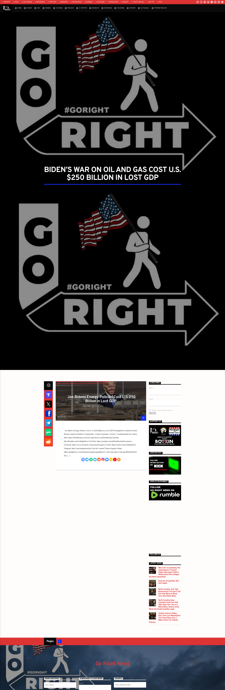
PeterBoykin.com (160, 8)
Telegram (27, 2)
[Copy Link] (111, 481)
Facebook (40, 2)
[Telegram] (87, 481)
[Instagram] (103, 481)
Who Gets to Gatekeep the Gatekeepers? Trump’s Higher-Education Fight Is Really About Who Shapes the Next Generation (164, 594)
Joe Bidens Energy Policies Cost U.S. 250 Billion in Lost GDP (101, 420)
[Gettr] (115, 481)
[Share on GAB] (48, 454)
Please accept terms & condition (162, 432)
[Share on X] (48, 425)
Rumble (89, 2)
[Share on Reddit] (48, 463)
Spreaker (113, 2)
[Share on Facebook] (48, 435)
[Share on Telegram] (48, 444)
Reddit (125, 2)
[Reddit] (99, 481)
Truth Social (138, 2)
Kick (17, 2)
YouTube (101, 2)
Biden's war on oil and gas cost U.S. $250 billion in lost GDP (82, 405)
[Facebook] (83, 481)
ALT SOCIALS (145, 8)
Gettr (151, 2)
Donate (7, 2)
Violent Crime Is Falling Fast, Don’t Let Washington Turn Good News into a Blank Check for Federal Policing (164, 639)
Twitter (52, 2)
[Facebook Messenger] (107, 481)
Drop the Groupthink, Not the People (168, 603)
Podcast (71, 8)
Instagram (76, 2)
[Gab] (91, 481)
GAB (160, 2)
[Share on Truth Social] (48, 416)
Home (19, 8)
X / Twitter (83, 8)
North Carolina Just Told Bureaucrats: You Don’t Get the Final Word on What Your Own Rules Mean (169, 614)
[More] (119, 481)
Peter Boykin (61, 438)
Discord (64, 2)
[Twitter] (95, 481)
